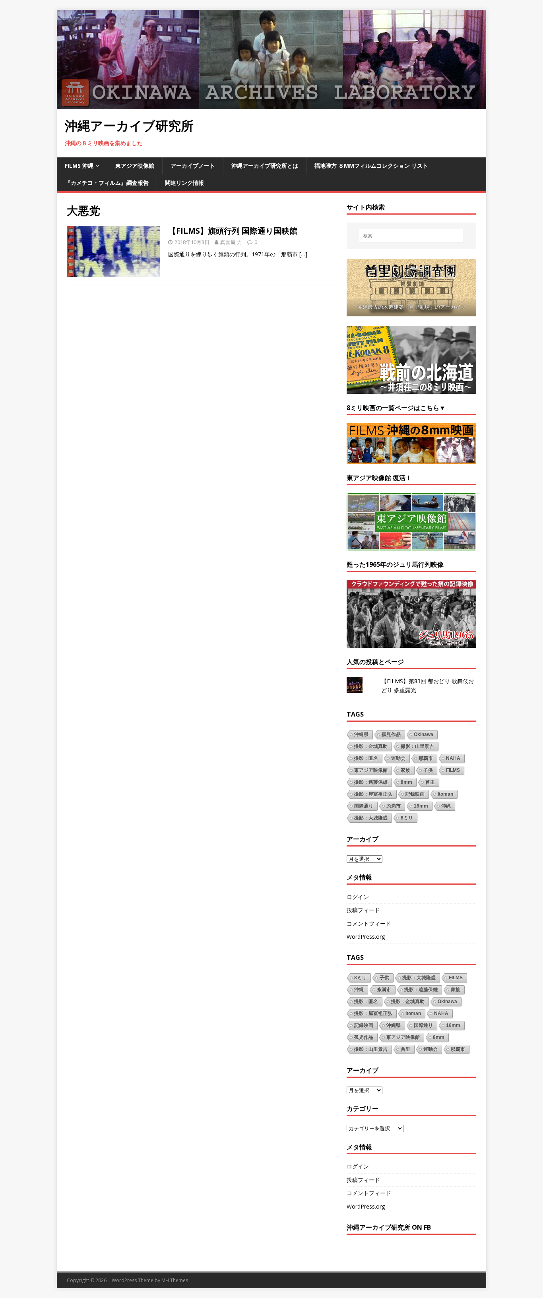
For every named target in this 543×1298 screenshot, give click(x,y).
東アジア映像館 (134, 165)
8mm (406, 782)
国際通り (363, 806)
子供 (428, 770)
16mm (421, 806)
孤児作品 (391, 734)
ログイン (358, 897)
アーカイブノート (193, 165)
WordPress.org (366, 936)
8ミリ (407, 818)
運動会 (398, 758)
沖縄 (446, 806)
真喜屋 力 (231, 242)
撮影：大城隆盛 (371, 818)
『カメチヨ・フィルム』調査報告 (107, 182)
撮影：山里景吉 (417, 746)
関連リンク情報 (184, 182)
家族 (405, 770)
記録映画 (415, 794)
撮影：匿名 (366, 758)
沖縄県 (361, 734)
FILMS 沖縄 (79, 165)
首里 (430, 782)
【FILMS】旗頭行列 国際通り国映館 (232, 230)
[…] (303, 254)
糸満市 (393, 806)
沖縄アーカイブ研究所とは (264, 165)
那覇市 (426, 758)
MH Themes (174, 1280)
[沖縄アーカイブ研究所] (271, 104)
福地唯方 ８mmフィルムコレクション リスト (371, 165)
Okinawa (423, 734)
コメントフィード (369, 923)
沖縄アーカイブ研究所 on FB (389, 1227)
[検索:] (411, 235)
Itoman (445, 794)
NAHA (453, 758)
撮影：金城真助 (371, 746)
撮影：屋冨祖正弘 (373, 794)
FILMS (453, 770)
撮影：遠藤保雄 (371, 782)
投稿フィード (363, 910)
